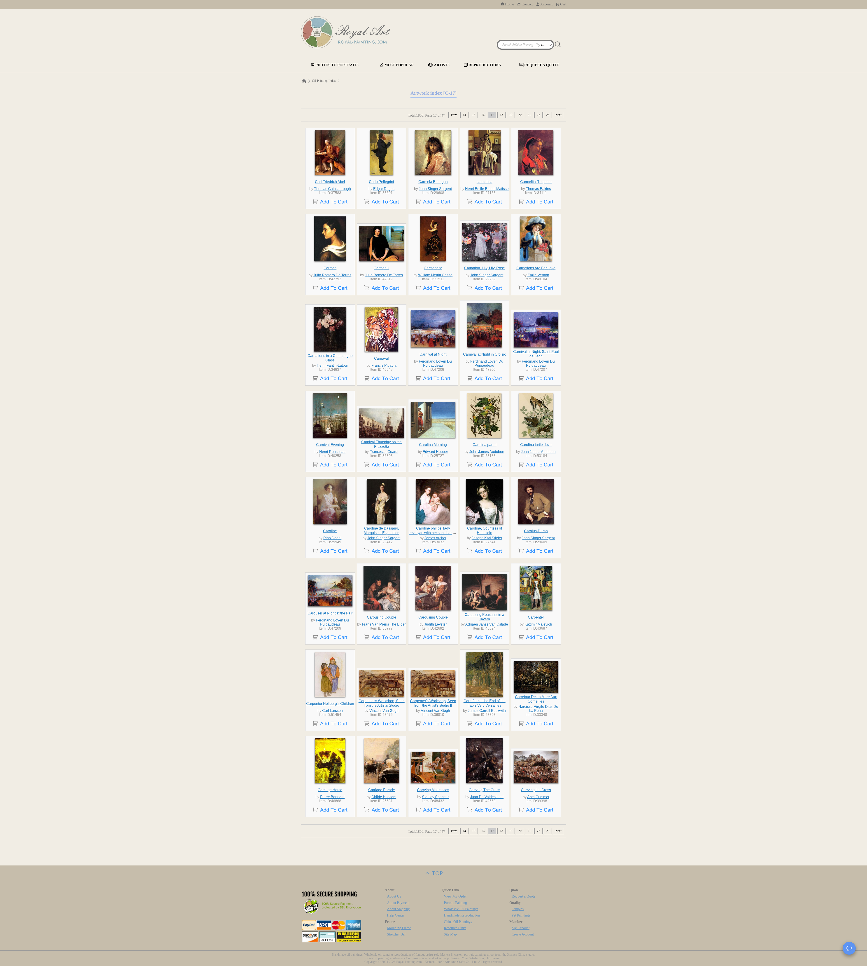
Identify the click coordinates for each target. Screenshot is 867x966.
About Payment (398, 903)
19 (510, 115)
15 (473, 115)
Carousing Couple (381, 617)
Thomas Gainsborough (332, 189)
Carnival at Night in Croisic (484, 354)
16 (483, 115)
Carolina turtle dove (536, 445)
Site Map (450, 934)
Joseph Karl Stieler (487, 538)
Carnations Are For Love (535, 268)
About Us (394, 896)
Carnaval (381, 358)
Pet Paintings (521, 915)
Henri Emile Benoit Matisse (487, 189)
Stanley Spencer (435, 797)
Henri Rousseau (332, 452)
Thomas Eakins (538, 189)
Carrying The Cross (484, 790)
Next (558, 115)
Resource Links (455, 928)
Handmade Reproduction (462, 915)
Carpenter (536, 617)
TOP (436, 873)
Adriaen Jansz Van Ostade (486, 624)
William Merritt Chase (435, 275)
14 (464, 115)
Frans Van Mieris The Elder (384, 624)
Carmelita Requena (536, 182)
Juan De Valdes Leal (486, 797)
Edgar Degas (383, 189)
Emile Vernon (538, 275)
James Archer (435, 538)
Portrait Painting (455, 903)
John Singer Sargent (435, 189)
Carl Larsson (332, 711)
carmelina (484, 182)
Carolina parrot (484, 445)
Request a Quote (523, 896)
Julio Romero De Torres (332, 275)
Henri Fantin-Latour (332, 365)
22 (538, 115)
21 (529, 115)
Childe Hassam (383, 797)
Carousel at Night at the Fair (330, 613)
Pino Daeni (332, 538)
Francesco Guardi (384, 452)
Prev (454, 115)
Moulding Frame (399, 928)
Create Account (523, 934)
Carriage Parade (381, 790)
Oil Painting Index (324, 80)
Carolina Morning (433, 445)
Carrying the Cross (536, 790)
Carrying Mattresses (433, 790)
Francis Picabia (383, 365)
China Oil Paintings (458, 922)
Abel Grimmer (538, 797)
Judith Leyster (435, 624)
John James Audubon (486, 452)
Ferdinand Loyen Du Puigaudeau (435, 363)
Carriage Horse (330, 790)
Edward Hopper (435, 452)
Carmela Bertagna (433, 182)
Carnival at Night (433, 354)
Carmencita (433, 268)
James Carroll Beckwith (487, 711)
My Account (520, 928)
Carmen (330, 268)
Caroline (330, 531)
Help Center (395, 915)
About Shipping (398, 909)
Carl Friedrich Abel (330, 182)
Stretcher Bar (396, 934)
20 (520, 115)
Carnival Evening (330, 445)
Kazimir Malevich (538, 624)
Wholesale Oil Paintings (461, 909)
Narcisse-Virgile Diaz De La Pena (538, 709)
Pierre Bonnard (332, 797)
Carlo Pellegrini (381, 182)
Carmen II (381, 268)
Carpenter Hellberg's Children (330, 704)
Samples (518, 909)
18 (501, 115)
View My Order (455, 896)
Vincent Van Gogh (384, 711)
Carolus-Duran (536, 531)
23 (547, 115)
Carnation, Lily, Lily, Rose (484, 268)
